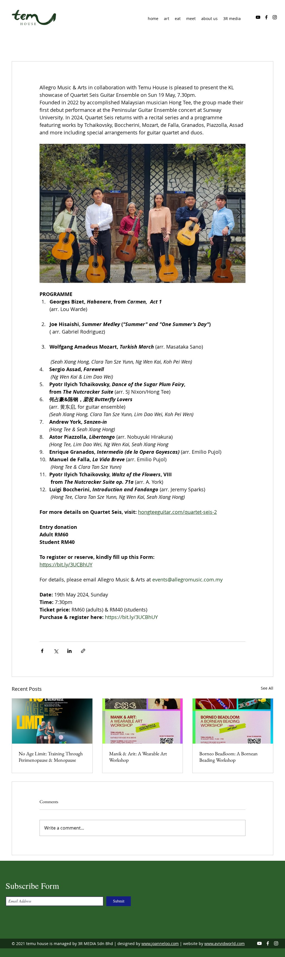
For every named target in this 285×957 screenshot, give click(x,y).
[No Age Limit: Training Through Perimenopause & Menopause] (52, 721)
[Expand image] (142, 213)
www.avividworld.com (224, 943)
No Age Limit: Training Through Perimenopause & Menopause (51, 756)
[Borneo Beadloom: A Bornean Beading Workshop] (233, 721)
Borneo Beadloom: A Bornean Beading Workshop (228, 756)
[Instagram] (274, 17)
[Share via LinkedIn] (69, 650)
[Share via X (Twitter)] (55, 650)
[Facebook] (266, 17)
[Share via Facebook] (42, 650)
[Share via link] (83, 650)
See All (267, 688)
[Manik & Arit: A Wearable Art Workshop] (142, 721)
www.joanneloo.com (160, 943)
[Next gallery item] (239, 213)
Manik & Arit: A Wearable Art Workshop (138, 756)
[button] (209, 18)
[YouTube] (258, 17)
